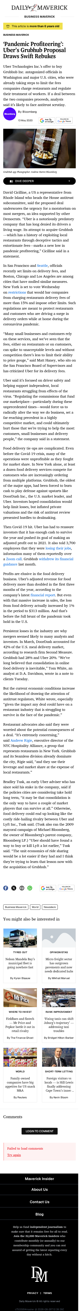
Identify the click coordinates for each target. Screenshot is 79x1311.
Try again (14, 1154)
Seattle (42, 265)
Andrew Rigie (21, 740)
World (35, 907)
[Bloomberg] (9, 113)
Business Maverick (16, 907)
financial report (43, 595)
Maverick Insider (39, 1178)
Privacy (32, 1293)
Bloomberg (29, 112)
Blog (39, 1214)
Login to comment (39, 1131)
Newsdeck (50, 907)
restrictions (17, 292)
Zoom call (14, 559)
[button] (46, 120)
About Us (39, 1189)
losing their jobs (58, 548)
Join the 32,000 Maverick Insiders (36, 1236)
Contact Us (39, 1201)
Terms (47, 1293)
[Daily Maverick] (39, 7)
